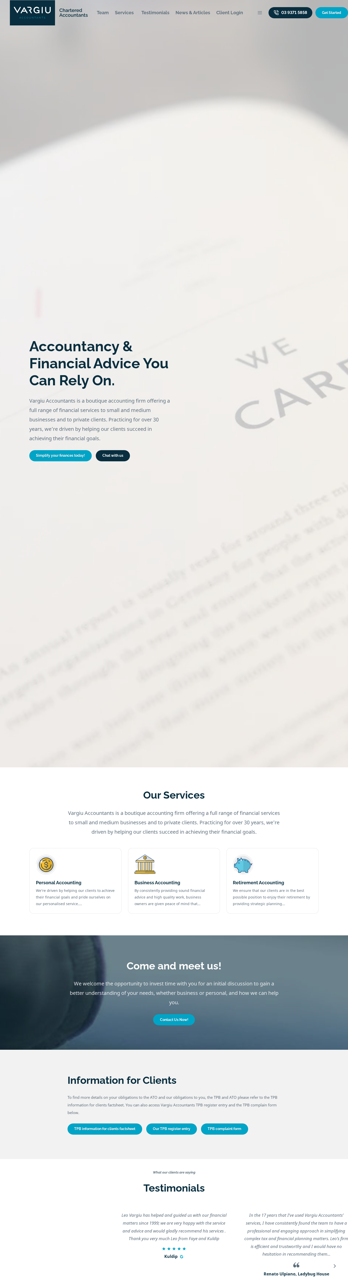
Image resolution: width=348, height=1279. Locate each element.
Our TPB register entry (171, 1129)
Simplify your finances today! (60, 455)
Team (103, 12)
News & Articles (193, 12)
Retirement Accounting (258, 882)
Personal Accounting (58, 882)
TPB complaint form (224, 1129)
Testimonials (155, 12)
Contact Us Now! (174, 1020)
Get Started (331, 13)
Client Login (229, 12)
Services (124, 12)
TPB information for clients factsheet (104, 1129)
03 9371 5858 (294, 12)
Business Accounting (157, 882)
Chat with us (112, 455)
